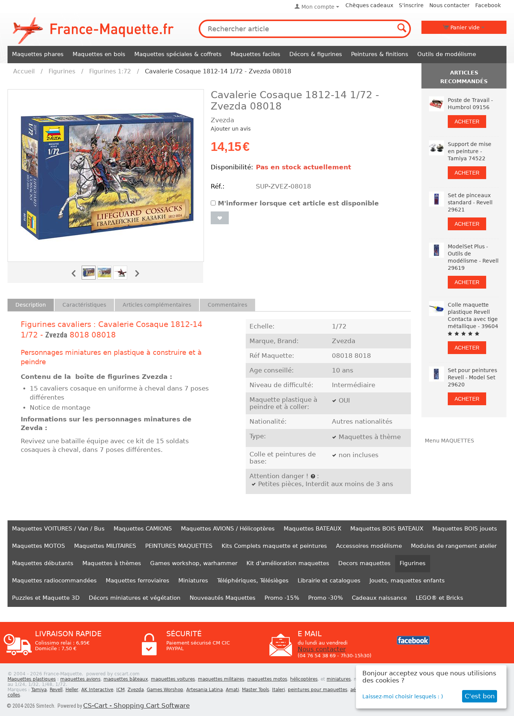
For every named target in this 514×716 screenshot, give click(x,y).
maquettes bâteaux (125, 679)
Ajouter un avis (231, 129)
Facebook (488, 5)
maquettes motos (267, 679)
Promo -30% (325, 597)
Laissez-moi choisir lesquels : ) (402, 696)
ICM (120, 689)
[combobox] (305, 29)
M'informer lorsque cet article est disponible (298, 203)
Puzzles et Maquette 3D (46, 597)
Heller (71, 689)
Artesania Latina (204, 689)
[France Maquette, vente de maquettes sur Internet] (93, 30)
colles (14, 695)
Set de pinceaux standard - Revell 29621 (470, 202)
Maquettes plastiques (32, 679)
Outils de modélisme (446, 54)
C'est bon (480, 696)
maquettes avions (80, 679)
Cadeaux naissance (379, 597)
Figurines (62, 71)
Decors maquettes (364, 563)
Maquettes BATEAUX (312, 528)
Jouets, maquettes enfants (407, 580)
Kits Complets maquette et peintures (274, 546)
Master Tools (255, 689)
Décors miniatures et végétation (135, 597)
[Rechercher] (402, 28)
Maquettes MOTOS (38, 546)
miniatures (339, 679)
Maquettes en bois (99, 54)
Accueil (24, 71)
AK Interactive (97, 689)
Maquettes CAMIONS (143, 528)
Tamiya (39, 689)
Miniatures (193, 580)
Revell (56, 689)
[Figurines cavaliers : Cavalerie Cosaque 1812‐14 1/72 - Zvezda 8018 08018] (106, 175)
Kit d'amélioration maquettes (287, 563)
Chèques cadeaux (369, 5)
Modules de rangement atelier (454, 546)
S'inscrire (411, 5)
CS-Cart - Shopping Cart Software (136, 705)
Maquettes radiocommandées (54, 580)
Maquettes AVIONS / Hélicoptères (228, 528)
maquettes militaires (221, 679)
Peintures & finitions (379, 54)
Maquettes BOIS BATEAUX (386, 528)
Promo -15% (282, 597)
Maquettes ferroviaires (137, 580)
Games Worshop (165, 689)
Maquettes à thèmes (111, 563)
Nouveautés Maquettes (222, 597)
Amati (232, 689)
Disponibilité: (231, 167)
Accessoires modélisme (369, 546)
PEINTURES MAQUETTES (179, 546)
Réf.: (218, 186)
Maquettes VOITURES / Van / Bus (58, 528)
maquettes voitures (173, 679)
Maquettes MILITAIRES (105, 546)
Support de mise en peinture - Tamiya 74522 (469, 151)
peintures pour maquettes (317, 689)
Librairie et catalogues (329, 580)
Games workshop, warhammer (193, 563)
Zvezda (56, 334)
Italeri (278, 689)
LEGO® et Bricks (439, 597)
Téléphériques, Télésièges (253, 580)
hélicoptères (304, 679)
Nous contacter (449, 5)
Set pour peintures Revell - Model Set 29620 (472, 377)
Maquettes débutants (42, 563)
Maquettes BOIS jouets (464, 528)
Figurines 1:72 (110, 71)
